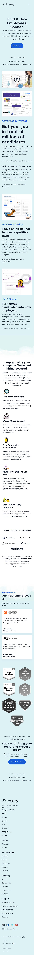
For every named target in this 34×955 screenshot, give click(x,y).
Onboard (5, 828)
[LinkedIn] (12, 925)
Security (5, 940)
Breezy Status (7, 913)
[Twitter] (3, 925)
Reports (5, 867)
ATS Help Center (8, 902)
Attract (4, 817)
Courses (5, 871)
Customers (6, 890)
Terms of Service (7, 948)
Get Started (17, 46)
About (4, 879)
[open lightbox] (17, 79)
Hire (3, 824)
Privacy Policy (6, 951)
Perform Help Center (10, 906)
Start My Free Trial (17, 762)
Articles (5, 856)
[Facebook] (7, 925)
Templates (6, 863)
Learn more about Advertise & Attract (15, 161)
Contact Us (6, 883)
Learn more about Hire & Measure (14, 329)
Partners (5, 894)
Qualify (4, 821)
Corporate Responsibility (9, 943)
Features (5, 844)
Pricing (4, 835)
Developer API (7, 910)
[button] (29, 4)
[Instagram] (16, 925)
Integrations (6, 832)
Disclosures (5, 946)
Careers (5, 886)
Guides (4, 860)
